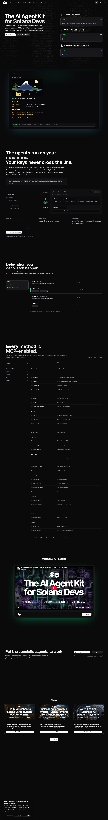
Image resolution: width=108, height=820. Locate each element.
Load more (54, 739)
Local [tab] (91, 192)
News (45, 2)
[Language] (96, 2)
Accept (28, 815)
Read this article (19, 732)
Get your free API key (15, 232)
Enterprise (35, 2)
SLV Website (86, 614)
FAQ (41, 2)
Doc (11, 2)
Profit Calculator (27, 2)
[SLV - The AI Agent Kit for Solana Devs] (19, 614)
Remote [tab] (97, 192)
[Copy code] (101, 19)
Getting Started (10, 34)
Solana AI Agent (18, 2)
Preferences (9, 815)
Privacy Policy (7, 811)
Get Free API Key (24, 34)
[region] (54, 98)
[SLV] (5, 2)
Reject (19, 815)
